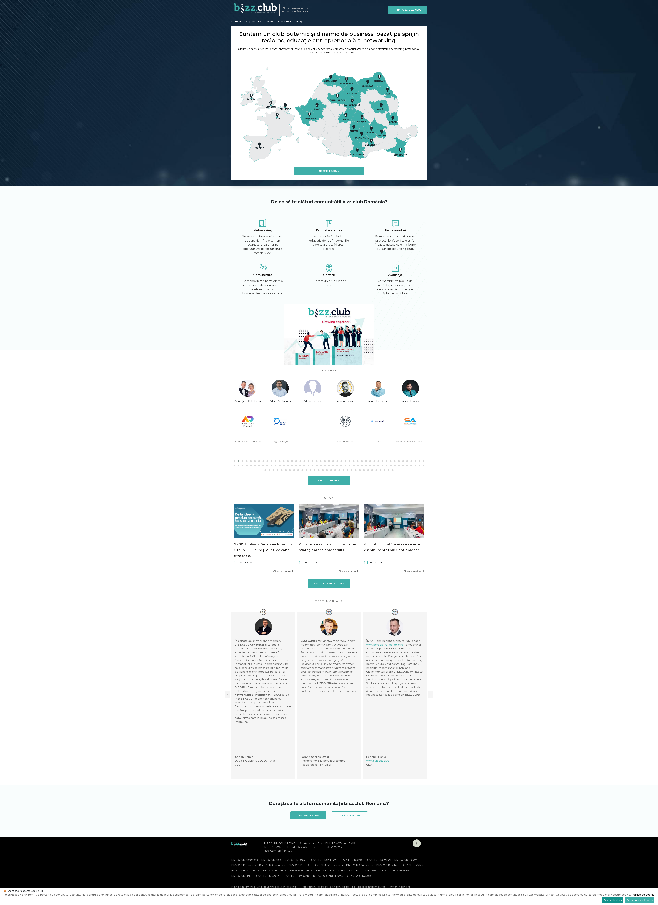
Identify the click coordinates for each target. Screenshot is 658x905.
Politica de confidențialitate (368, 886)
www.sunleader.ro (312, 760)
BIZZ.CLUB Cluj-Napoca (328, 865)
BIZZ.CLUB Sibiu (241, 875)
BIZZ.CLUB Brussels (243, 865)
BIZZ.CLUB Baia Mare (323, 859)
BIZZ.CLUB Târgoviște (296, 875)
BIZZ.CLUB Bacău (295, 859)
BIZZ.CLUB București (272, 865)
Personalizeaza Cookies (639, 899)
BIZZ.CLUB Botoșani (378, 859)
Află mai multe (284, 21)
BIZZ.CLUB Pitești (341, 870)
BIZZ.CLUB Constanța (359, 865)
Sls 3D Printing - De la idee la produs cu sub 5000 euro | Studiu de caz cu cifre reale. (263, 550)
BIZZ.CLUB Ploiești (367, 870)
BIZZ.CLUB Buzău (299, 865)
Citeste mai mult (283, 571)
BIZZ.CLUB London (265, 870)
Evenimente (265, 21)
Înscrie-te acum (329, 171)
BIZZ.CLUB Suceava (267, 875)
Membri (236, 21)
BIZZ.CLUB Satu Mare (395, 870)
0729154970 (275, 847)
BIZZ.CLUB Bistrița (351, 859)
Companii (249, 21)
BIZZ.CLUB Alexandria (244, 859)
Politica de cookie (642, 894)
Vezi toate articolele (329, 583)
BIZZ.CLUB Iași (240, 870)
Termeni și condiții (399, 886)
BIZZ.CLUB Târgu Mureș (328, 875)
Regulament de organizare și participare (325, 886)
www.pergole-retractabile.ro (319, 644)
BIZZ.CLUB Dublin (387, 865)
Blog (299, 21)
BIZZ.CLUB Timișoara (358, 875)
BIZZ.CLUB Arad (271, 859)
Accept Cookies (613, 899)
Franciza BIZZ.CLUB (409, 9)
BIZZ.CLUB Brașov (405, 859)
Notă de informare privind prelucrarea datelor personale (264, 886)
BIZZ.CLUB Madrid (291, 870)
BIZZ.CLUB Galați (412, 865)
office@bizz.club (306, 847)
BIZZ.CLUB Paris (316, 870)
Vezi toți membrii (329, 480)
